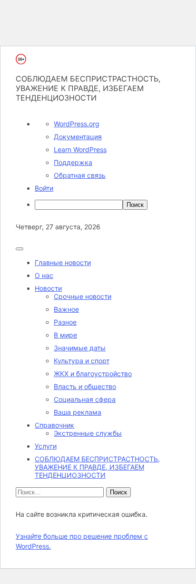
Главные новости (63, 262)
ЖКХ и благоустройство (93, 373)
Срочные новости (82, 296)
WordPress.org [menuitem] (76, 124)
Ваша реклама (77, 412)
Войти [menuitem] (44, 188)
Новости (48, 288)
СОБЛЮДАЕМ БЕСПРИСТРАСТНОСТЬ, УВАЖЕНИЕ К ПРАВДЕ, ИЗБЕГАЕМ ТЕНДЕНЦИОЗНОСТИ (97, 467)
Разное (65, 322)
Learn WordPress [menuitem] (80, 149)
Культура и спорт (81, 361)
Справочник (54, 425)
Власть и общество (85, 386)
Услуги (46, 446)
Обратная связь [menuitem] (80, 175)
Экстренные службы (88, 433)
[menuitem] (107, 205)
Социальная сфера (85, 399)
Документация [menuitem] (78, 137)
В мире (65, 335)
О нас (44, 275)
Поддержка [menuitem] (73, 162)
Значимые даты (80, 348)
